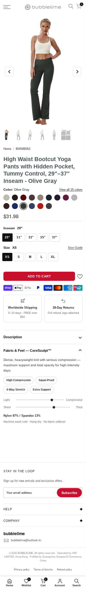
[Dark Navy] (49, 198)
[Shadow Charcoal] (49, 206)
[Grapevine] (66, 198)
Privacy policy (22, 569)
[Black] (15, 198)
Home (7, 149)
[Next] (77, 71)
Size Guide (75, 247)
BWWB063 (23, 149)
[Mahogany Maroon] (6, 206)
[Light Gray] (74, 198)
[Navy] (15, 206)
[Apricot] (6, 198)
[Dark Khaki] (40, 198)
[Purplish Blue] (32, 206)
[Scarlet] (40, 206)
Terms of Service (43, 569)
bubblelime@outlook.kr (26, 540)
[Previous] (9, 71)
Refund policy (64, 569)
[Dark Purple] (57, 198)
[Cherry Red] (23, 198)
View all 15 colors (71, 189)
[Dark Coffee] (32, 198)
